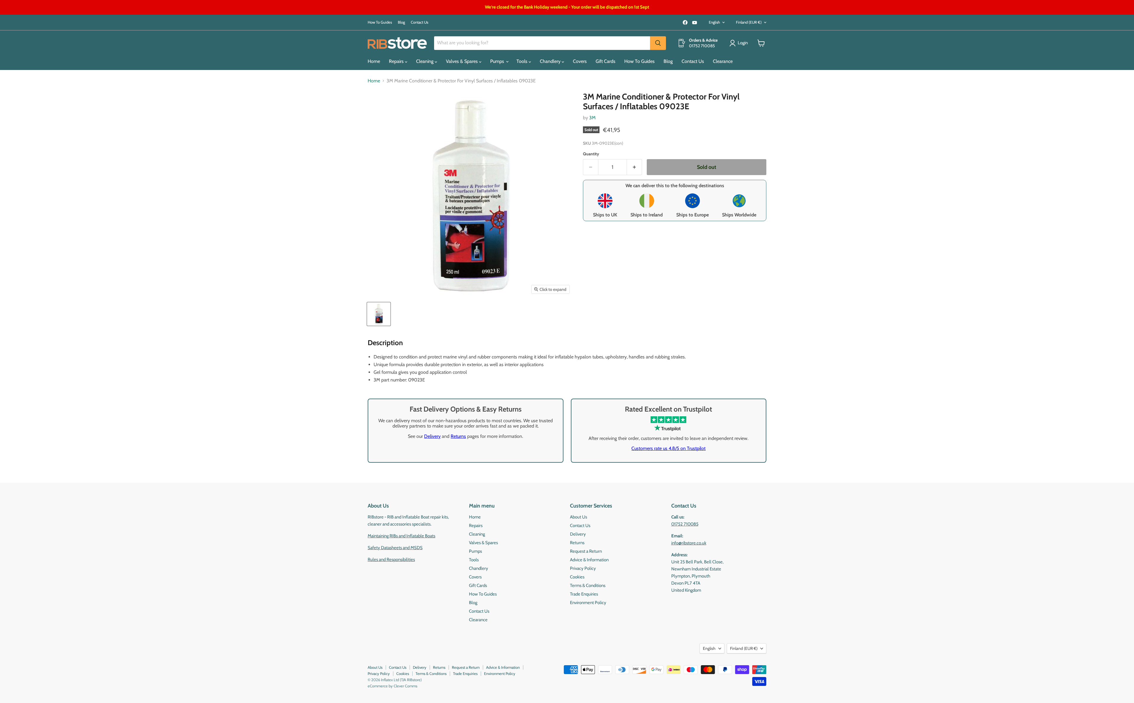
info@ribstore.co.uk (688, 543)
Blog (401, 22)
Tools (523, 61)
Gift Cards (605, 61)
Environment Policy (588, 602)
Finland (749, 22)
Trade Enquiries (584, 594)
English (714, 22)
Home (374, 61)
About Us (578, 517)
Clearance (723, 61)
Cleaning (425, 61)
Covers (580, 61)
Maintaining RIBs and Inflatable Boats (401, 536)
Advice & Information (589, 559)
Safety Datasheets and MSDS (395, 547)
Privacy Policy (583, 568)
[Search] (658, 43)
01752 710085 (684, 524)
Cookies (577, 577)
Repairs (397, 61)
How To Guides (380, 22)
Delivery (432, 436)
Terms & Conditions (587, 585)
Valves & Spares (462, 61)
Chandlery (551, 61)
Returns (458, 436)
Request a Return (586, 551)
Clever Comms (405, 686)
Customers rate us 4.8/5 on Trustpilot (668, 448)
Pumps (497, 61)
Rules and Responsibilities (391, 559)
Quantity (591, 153)
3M (592, 117)
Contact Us (419, 22)
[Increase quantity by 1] (634, 167)
